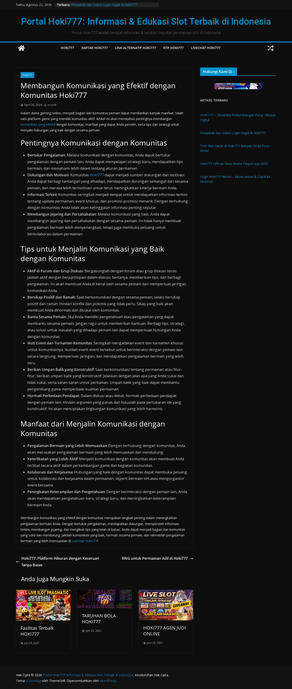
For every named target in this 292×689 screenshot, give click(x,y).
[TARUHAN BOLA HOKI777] (104, 592)
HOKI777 (67, 48)
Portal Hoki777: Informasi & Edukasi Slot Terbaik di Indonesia (146, 21)
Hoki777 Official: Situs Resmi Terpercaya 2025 (234, 163)
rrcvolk (51, 105)
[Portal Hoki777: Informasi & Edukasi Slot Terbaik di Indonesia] (21, 48)
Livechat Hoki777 (84, 541)
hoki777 (27, 75)
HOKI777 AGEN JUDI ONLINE (164, 631)
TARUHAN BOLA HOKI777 (99, 619)
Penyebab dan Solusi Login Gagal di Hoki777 (104, 5)
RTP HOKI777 (173, 48)
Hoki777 (97, 174)
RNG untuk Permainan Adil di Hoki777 (155, 558)
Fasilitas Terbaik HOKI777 (37, 631)
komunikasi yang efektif (38, 124)
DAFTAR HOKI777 (94, 48)
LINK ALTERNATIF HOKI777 (135, 48)
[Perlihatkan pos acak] (270, 48)
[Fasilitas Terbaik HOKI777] (43, 592)
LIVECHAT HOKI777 (205, 48)
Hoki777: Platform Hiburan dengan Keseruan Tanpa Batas (60, 561)
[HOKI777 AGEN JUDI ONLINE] (166, 592)
